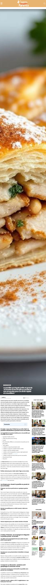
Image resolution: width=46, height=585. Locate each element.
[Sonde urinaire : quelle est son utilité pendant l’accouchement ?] (42, 527)
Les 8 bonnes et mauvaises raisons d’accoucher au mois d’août (42, 554)
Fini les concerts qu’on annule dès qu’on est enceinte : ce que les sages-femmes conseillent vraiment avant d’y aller (38, 449)
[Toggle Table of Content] (25, 424)
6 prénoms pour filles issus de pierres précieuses (34, 542)
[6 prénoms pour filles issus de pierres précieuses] (35, 538)
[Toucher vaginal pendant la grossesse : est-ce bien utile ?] (42, 538)
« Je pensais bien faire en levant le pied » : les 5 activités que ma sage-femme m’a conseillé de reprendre (38, 501)
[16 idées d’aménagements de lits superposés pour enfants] (38, 515)
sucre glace (15, 453)
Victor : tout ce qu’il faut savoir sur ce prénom (35, 553)
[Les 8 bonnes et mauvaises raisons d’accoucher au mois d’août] (42, 549)
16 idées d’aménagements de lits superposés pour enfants (38, 522)
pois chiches (4, 480)
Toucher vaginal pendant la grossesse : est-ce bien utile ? (41, 543)
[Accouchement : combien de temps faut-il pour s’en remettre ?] (35, 527)
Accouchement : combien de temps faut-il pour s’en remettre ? (35, 532)
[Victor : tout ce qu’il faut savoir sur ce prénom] (35, 549)
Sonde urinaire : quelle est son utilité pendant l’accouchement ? (42, 532)
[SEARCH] (44, 3)
